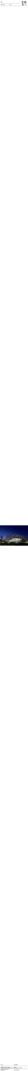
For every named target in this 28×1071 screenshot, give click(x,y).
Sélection (3, 4)
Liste (10, 4)
